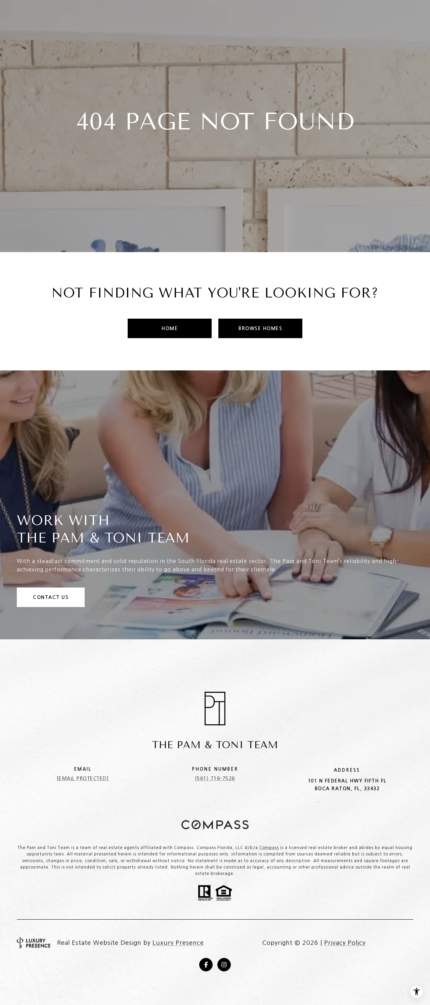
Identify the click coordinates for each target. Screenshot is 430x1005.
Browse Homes (260, 328)
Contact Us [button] (51, 597)
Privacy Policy (345, 943)
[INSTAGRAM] (224, 964)
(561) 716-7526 (215, 778)
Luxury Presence (178, 943)
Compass (269, 848)
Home (170, 328)
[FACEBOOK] (206, 964)
